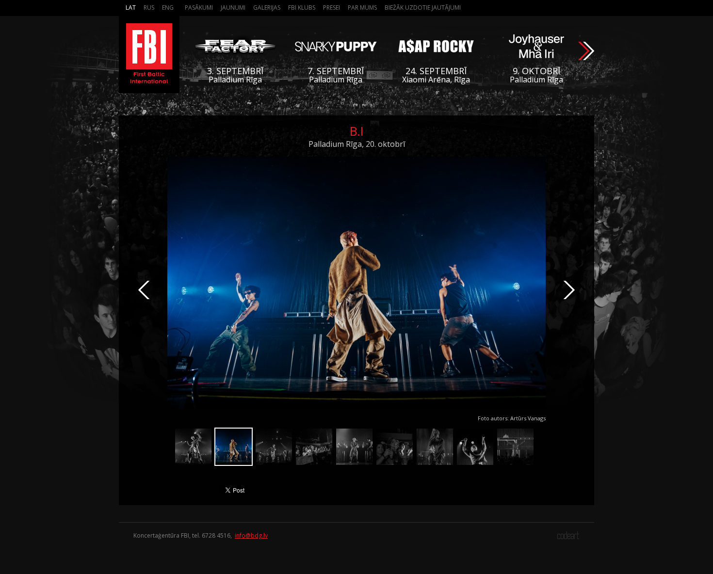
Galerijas (266, 7)
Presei (331, 7)
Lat (131, 7)
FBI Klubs (301, 7)
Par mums (362, 7)
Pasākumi (199, 7)
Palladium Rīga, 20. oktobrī (356, 144)
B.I (357, 131)
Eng (168, 7)
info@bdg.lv (251, 535)
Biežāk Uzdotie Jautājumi (423, 7)
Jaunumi (233, 7)
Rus (149, 7)
